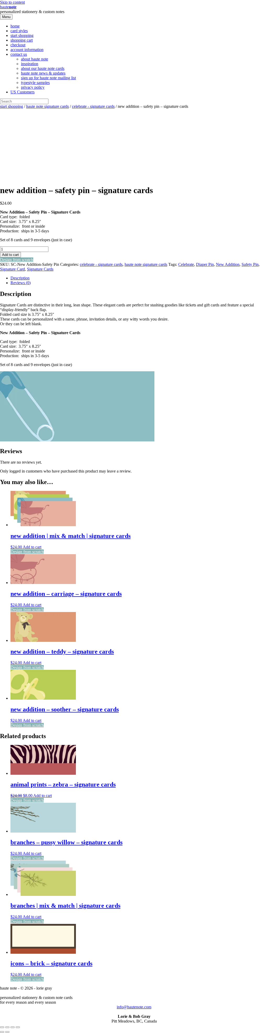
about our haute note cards (42, 68)
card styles (19, 31)
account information (26, 49)
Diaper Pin (205, 264)
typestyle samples (35, 82)
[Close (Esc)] (18, 1027)
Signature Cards (40, 269)
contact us (18, 54)
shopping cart (21, 40)
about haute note (34, 59)
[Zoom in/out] (2, 1027)
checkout (17, 45)
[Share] (12, 1027)
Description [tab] (20, 278)
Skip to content (12, 2)
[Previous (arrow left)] (2, 1032)
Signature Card (12, 269)
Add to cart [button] (32, 547)
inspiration (29, 63)
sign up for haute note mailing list (48, 78)
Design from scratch (16, 259)
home (15, 26)
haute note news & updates (43, 73)
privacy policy (32, 87)
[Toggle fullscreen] (7, 1027)
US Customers (22, 92)
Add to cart (10, 255)
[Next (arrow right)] (7, 1032)
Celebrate (186, 264)
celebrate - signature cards (93, 106)
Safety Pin (250, 264)
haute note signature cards (47, 106)
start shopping (22, 35)
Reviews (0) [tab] (20, 282)
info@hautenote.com (134, 1007)
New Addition (227, 264)
